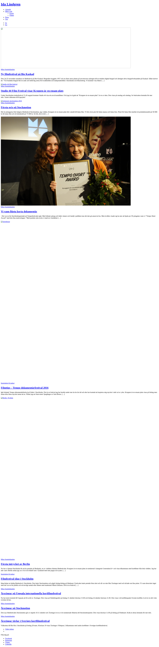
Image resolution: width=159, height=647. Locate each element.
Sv (6, 23)
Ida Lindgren (10, 4)
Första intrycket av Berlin (15, 564)
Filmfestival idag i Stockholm (17, 578)
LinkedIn (8, 644)
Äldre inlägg (9, 629)
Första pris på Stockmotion (16, 107)
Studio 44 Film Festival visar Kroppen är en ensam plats (32, 90)
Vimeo (7, 642)
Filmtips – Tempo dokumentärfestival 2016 (24, 387)
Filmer (12, 15)
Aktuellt (8, 9)
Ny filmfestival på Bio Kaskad (17, 74)
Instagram (8, 640)
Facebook (8, 638)
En (6, 25)
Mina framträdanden (8, 69)
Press (7, 17)
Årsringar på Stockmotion (15, 608)
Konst (12, 13)
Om (6, 19)
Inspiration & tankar (7, 383)
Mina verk (8, 11)
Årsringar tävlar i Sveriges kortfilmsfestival (25, 621)
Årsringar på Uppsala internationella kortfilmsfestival (31, 593)
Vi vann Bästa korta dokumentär (19, 211)
